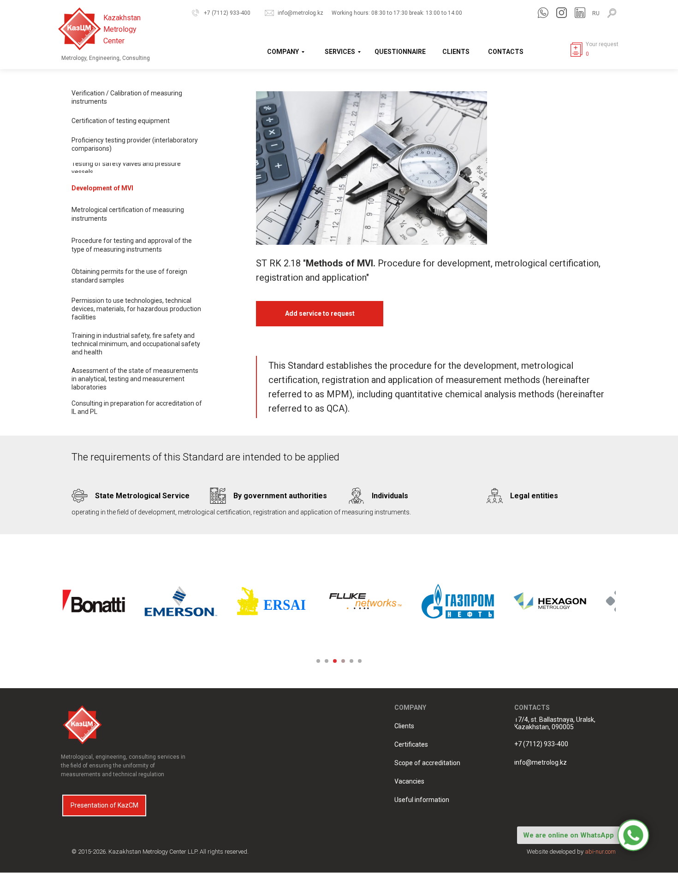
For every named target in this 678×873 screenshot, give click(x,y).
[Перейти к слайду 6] (360, 661)
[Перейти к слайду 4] (343, 661)
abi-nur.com (600, 851)
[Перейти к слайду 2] (326, 661)
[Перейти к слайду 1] (318, 661)
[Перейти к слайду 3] (335, 661)
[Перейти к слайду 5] (351, 661)
